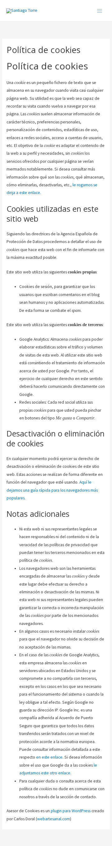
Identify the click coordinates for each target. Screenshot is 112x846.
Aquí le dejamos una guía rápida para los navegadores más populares (52, 490)
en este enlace (49, 757)
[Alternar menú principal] (99, 10)
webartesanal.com (53, 819)
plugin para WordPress (71, 810)
